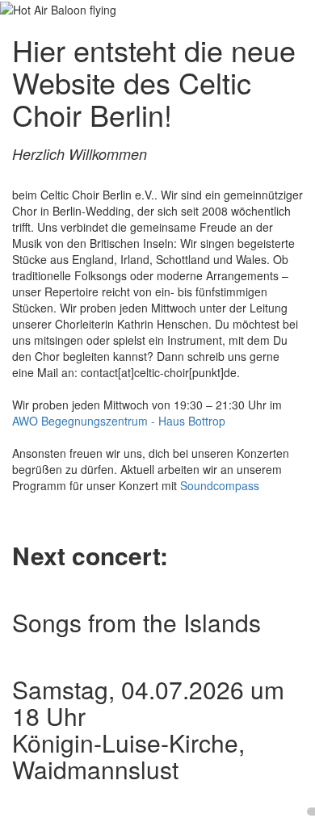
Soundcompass (219, 485)
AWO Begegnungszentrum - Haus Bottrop (118, 421)
